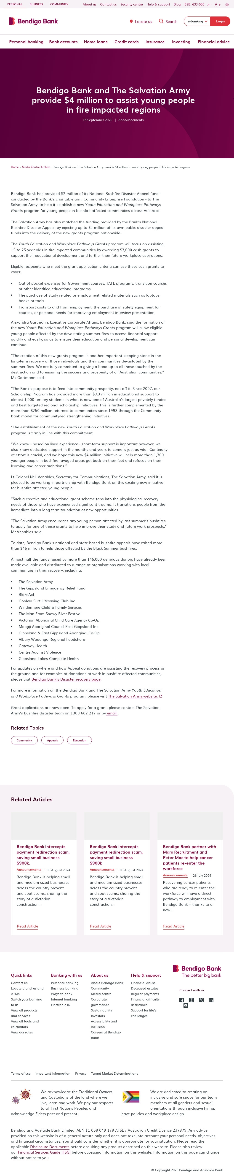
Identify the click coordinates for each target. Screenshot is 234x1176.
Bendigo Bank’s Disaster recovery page (66, 679)
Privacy (80, 1073)
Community (59, 4)
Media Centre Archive (36, 167)
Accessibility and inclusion (104, 1024)
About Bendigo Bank (107, 982)
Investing (181, 41)
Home (15, 167)
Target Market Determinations (114, 1073)
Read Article (27, 926)
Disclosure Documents (49, 1146)
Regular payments (145, 993)
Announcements (29, 870)
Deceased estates (144, 988)
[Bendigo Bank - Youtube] (185, 1005)
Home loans (96, 41)
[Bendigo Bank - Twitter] (201, 999)
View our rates (22, 1032)
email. (111, 713)
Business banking (64, 988)
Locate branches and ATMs (27, 991)
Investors (98, 1015)
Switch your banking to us (26, 1002)
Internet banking (64, 999)
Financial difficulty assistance (145, 1002)
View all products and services (24, 1013)
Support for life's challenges (143, 1013)
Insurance (155, 41)
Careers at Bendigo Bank (106, 1035)
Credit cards (126, 41)
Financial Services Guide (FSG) (44, 1152)
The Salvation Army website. (133, 696)
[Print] (226, 4)
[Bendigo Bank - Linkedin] (211, 999)
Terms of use (21, 1073)
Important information (52, 1073)
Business (36, 4)
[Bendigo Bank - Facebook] (181, 999)
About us (89, 4)
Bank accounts (63, 41)
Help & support (158, 4)
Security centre (131, 4)
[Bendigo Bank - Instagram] (191, 999)
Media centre (101, 993)
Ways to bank (61, 993)
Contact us (108, 4)
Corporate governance (100, 1002)
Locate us (143, 21)
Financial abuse (143, 982)
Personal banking (26, 41)
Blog (177, 4)
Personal (16, 4)
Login (220, 21)
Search (172, 21)
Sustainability (101, 1010)
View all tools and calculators (25, 1024)
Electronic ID (60, 1004)
